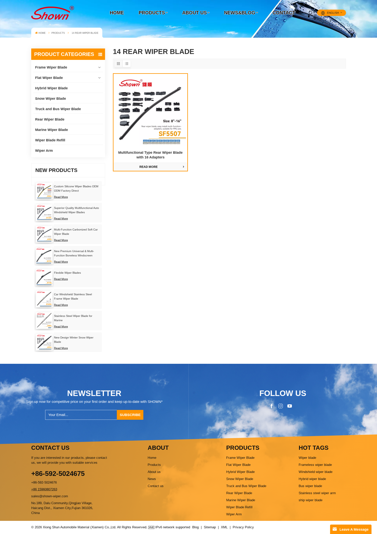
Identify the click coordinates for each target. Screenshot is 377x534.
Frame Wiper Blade (51, 67)
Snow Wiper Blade (50, 99)
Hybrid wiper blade (312, 479)
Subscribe (130, 415)
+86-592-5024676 (44, 482)
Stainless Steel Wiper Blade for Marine (73, 318)
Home (117, 12)
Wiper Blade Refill (50, 140)
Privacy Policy (243, 527)
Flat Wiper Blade (49, 78)
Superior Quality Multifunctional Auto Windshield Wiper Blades (76, 210)
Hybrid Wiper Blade (51, 88)
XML (224, 527)
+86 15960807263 (44, 489)
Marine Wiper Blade (51, 130)
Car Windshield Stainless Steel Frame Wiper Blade (73, 296)
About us (154, 472)
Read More (61, 196)
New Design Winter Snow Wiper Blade (73, 339)
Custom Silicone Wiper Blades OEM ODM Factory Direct (76, 188)
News (152, 479)
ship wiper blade (310, 500)
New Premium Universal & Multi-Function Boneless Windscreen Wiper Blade (74, 254)
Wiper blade (307, 458)
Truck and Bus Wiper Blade (58, 109)
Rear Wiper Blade (49, 119)
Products (152, 12)
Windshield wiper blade (315, 472)
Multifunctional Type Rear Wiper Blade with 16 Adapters (150, 155)
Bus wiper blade (310, 486)
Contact (284, 12)
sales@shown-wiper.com (49, 496)
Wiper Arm (44, 151)
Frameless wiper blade (315, 465)
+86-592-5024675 (58, 473)
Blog (195, 527)
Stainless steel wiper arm (317, 493)
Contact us (156, 486)
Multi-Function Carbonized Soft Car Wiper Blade (76, 231)
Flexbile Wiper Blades (67, 272)
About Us (194, 12)
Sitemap (210, 527)
